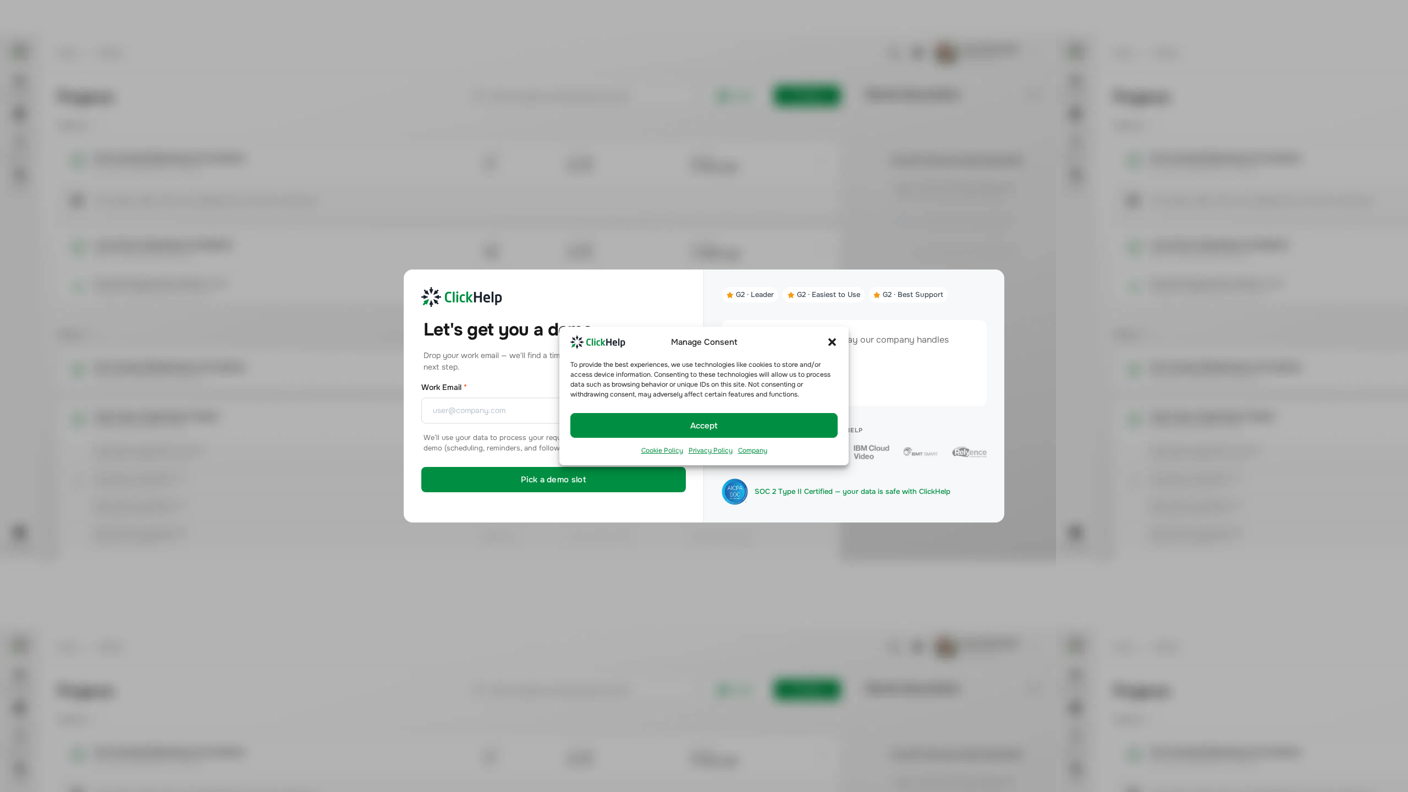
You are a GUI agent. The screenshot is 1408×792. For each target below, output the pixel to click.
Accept (704, 425)
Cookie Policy (662, 450)
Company (752, 450)
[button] (832, 341)
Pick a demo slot (553, 479)
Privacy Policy (711, 450)
